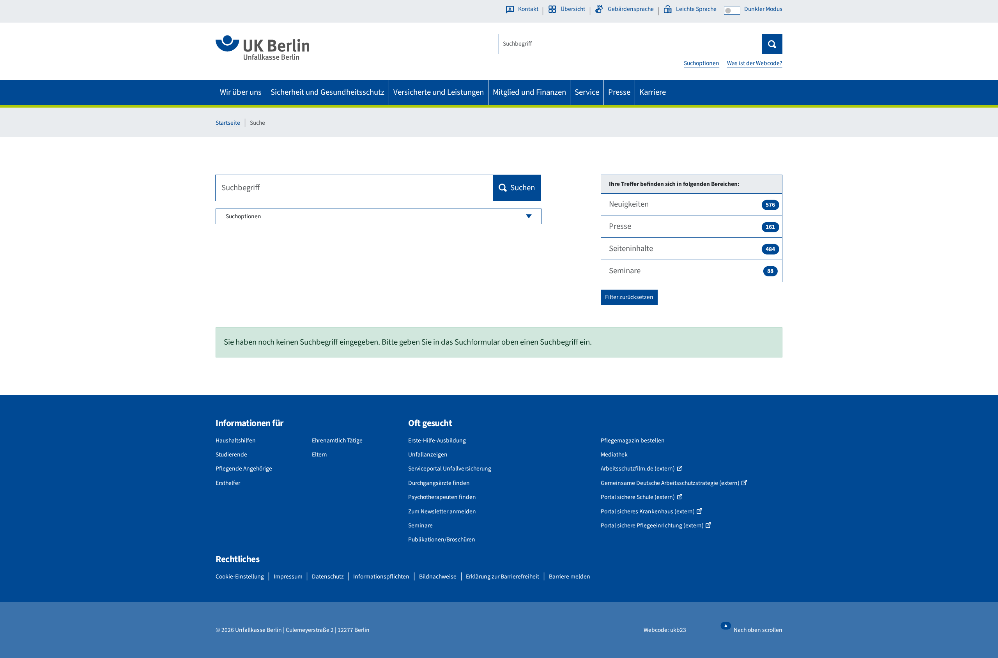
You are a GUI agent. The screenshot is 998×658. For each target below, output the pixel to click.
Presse (692, 226)
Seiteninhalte (692, 248)
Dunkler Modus (763, 9)
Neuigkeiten (692, 204)
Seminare (691, 270)
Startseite (228, 123)
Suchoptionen (701, 63)
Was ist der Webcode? (754, 63)
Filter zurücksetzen (629, 297)
